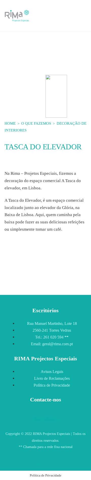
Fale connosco (45, 419)
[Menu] (83, 17)
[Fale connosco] (45, 409)
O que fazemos (36, 123)
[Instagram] (51, 461)
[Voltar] (11, 274)
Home (11, 123)
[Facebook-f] (40, 461)
